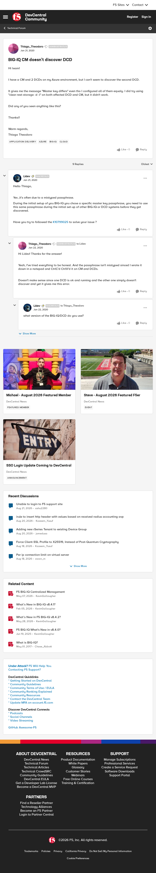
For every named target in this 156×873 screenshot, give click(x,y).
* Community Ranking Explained (30, 691)
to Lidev (81, 243)
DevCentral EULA (36, 779)
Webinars (77, 775)
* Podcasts (15, 713)
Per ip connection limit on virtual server (42, 555)
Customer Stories (78, 771)
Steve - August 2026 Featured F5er (112, 395)
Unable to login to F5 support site (39, 504)
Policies (45, 851)
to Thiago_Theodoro (72, 305)
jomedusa (41, 533)
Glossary (78, 767)
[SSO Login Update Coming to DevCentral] (39, 439)
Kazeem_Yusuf (44, 521)
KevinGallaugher (46, 596)
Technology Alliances (36, 807)
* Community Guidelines (24, 684)
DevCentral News (16, 401)
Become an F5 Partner (36, 811)
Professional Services (119, 763)
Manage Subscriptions (119, 760)
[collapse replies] (4, 175)
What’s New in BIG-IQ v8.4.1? (35, 604)
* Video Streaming (20, 720)
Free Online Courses (78, 779)
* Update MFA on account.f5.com (30, 702)
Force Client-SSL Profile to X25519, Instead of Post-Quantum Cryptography (67, 542)
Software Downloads (119, 771)
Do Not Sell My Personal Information (110, 851)
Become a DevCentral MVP (36, 787)
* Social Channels (20, 717)
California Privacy (75, 851)
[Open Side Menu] (5, 17)
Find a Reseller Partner (36, 803)
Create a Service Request (119, 767)
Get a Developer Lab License (36, 783)
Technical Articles (36, 767)
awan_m (40, 558)
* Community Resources (24, 695)
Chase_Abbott (43, 646)
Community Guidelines (36, 775)
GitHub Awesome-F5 (22, 727)
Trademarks (31, 851)
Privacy (58, 851)
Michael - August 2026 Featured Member (38, 395)
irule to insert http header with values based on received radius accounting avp (70, 516)
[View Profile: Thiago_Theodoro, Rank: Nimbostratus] (13, 49)
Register (132, 17)
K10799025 (61, 222)
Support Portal (119, 775)
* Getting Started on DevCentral (30, 680)
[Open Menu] (150, 28)
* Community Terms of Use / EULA (31, 688)
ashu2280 (41, 508)
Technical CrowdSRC (36, 771)
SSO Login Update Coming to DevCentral (38, 465)
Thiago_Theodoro (32, 46)
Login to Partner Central (36, 815)
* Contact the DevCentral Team (29, 699)
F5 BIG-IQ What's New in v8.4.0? (38, 629)
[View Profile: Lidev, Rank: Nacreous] (17, 178)
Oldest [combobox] (147, 164)
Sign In (146, 17)
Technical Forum (16, 28)
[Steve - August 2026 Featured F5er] (117, 369)
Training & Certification (78, 783)
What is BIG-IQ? (27, 642)
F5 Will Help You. (30, 666)
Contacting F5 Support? (24, 669)
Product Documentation (78, 760)
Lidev (26, 176)
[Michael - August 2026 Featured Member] (39, 369)
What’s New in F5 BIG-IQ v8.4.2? (38, 617)
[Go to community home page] (29, 17)
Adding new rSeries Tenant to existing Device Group (51, 529)
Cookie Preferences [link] (78, 858)
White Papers (78, 763)
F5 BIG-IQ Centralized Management (40, 592)
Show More (29, 333)
